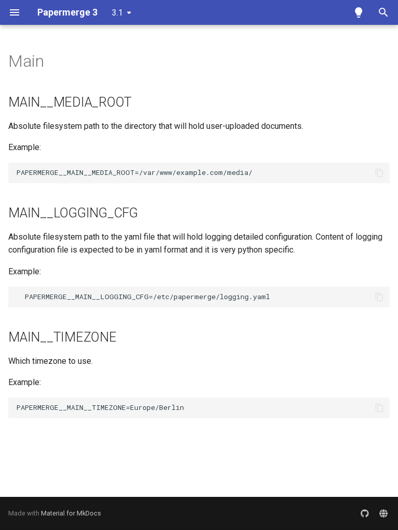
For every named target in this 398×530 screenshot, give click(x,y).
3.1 (117, 13)
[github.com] (365, 513)
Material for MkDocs (71, 513)
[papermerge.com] (383, 513)
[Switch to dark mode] (358, 12)
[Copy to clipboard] (379, 173)
